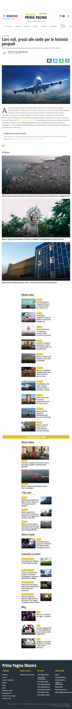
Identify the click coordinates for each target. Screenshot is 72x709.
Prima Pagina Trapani (43, 695)
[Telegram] (67, 61)
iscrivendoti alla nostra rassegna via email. (28, 139)
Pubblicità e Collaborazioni (59, 683)
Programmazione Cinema (27, 675)
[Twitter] (55, 61)
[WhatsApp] (61, 61)
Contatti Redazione (60, 677)
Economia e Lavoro (7, 690)
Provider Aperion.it (60, 680)
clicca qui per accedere (26, 120)
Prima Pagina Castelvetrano (41, 678)
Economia (53, 26)
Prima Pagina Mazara (43, 687)
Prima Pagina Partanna (44, 689)
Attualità (8, 26)
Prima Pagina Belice (43, 675)
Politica (27, 26)
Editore (57, 675)
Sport (35, 26)
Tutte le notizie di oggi (8, 696)
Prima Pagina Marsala (43, 684)
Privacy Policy (58, 687)
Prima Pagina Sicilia (43, 692)
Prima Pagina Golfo (42, 682)
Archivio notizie (6, 698)
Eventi (4, 685)
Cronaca (18, 26)
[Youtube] (63, 16)
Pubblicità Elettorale (61, 689)
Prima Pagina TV (7, 693)
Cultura (43, 26)
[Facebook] (60, 16)
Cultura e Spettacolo (8, 680)
